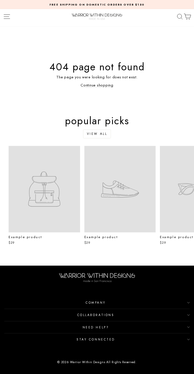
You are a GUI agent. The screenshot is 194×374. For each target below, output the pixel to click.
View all (97, 134)
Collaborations (95, 315)
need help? (96, 327)
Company (96, 302)
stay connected (96, 339)
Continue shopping (97, 85)
